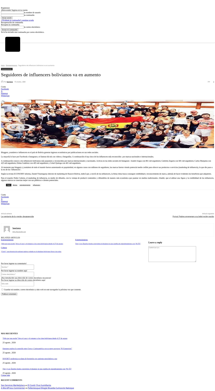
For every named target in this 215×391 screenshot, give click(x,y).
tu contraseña (29, 15)
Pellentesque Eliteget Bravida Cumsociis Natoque (51, 388)
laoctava (10, 82)
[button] (9, 61)
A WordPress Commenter (13, 388)
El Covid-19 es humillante (39, 385)
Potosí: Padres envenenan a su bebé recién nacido (193, 216)
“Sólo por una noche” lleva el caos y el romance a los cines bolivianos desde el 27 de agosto (32, 244)
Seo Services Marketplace (13, 385)
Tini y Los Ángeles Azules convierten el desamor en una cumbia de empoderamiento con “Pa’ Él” (108, 244)
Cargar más (5, 375)
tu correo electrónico (32, 27)
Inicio (3, 65)
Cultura (4, 248)
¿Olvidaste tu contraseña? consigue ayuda (17, 20)
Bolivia (15, 185)
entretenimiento (25, 185)
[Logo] (12, 44)
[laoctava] (2, 82)
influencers (36, 185)
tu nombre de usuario (32, 12)
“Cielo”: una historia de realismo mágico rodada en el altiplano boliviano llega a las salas (31, 251)
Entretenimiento (11, 65)
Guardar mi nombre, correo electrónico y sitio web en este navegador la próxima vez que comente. (42, 290)
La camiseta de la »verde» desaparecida (17, 216)
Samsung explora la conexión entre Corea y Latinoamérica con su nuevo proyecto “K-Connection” (37, 349)
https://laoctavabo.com (19, 231)
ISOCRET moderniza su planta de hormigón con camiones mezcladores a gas (30, 359)
